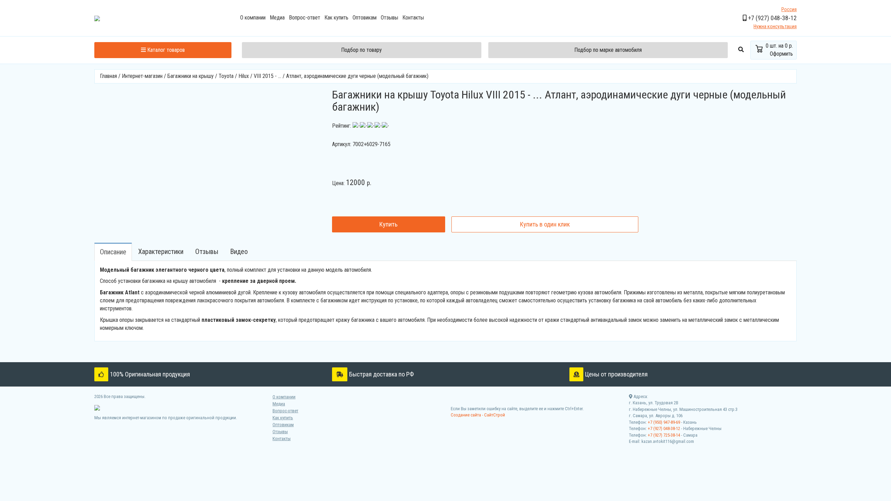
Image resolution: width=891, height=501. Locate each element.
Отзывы (389, 17)
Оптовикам (365, 17)
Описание (113, 252)
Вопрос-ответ (304, 17)
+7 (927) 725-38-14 (664, 435)
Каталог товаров (165, 50)
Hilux (243, 76)
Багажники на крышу (190, 76)
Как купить (336, 17)
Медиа (277, 17)
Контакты (413, 17)
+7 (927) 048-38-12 (664, 428)
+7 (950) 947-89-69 (664, 422)
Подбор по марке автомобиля (608, 50)
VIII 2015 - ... (267, 76)
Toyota (226, 76)
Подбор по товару (361, 50)
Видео (239, 251)
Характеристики (160, 251)
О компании (253, 17)
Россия (789, 9)
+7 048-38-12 (772, 18)
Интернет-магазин (142, 76)
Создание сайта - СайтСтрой (478, 415)
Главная (108, 76)
